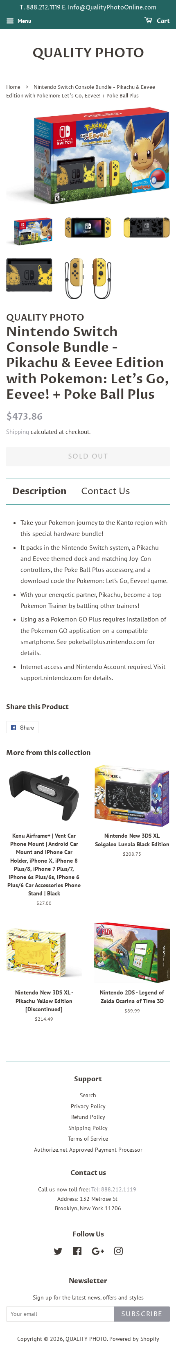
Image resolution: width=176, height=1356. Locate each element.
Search (88, 1095)
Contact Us (105, 492)
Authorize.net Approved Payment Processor (88, 1149)
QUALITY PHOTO (88, 53)
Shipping (17, 432)
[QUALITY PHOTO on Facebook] (77, 1253)
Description (39, 491)
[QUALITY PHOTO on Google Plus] (98, 1253)
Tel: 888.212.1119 (113, 1189)
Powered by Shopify (134, 1338)
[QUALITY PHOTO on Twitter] (58, 1253)
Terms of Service (88, 1138)
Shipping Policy (88, 1128)
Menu (24, 21)
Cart (163, 21)
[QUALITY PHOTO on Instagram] (118, 1253)
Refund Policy (88, 1117)
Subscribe (142, 1314)
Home (13, 87)
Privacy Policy (88, 1106)
